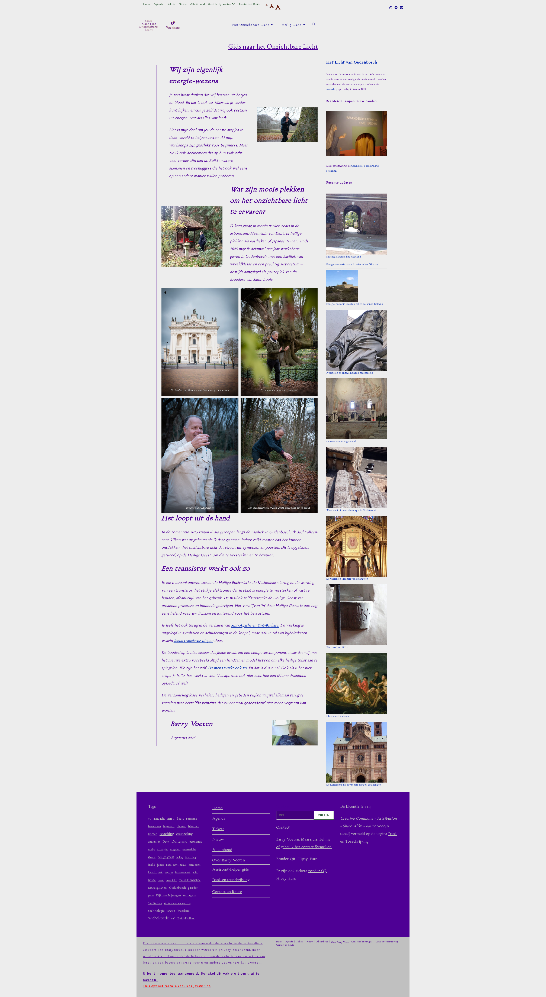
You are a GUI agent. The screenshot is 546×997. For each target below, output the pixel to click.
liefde (152, 880)
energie (162, 849)
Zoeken (282, 807)
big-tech (168, 826)
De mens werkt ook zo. (227, 668)
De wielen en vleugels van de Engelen (347, 579)
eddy (151, 849)
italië (151, 865)
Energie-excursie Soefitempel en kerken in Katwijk (354, 304)
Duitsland (179, 842)
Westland (183, 911)
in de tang (190, 857)
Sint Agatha (189, 895)
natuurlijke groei (157, 888)
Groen (151, 857)
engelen (175, 849)
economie (195, 842)
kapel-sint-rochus (176, 865)
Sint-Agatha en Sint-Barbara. (255, 626)
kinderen (194, 865)
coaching (167, 834)
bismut (181, 826)
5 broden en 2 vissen (337, 716)
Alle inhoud (197, 4)
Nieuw (183, 4)
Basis (180, 819)
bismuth (193, 826)
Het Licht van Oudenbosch (351, 63)
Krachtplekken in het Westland (343, 257)
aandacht (159, 818)
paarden (193, 888)
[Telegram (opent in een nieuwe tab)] (396, 8)
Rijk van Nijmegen (168, 895)
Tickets (170, 4)
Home (146, 4)
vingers (171, 911)
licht (195, 872)
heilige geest (166, 857)
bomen (152, 834)
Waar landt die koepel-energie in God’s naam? (351, 510)
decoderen (154, 842)
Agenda (158, 4)
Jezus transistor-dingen (193, 641)
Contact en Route (249, 4)
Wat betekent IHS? (336, 647)
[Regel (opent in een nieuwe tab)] (401, 8)
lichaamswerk (182, 872)
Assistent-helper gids (230, 870)
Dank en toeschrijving (231, 880)
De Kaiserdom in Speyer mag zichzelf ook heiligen (353, 785)
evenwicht (189, 849)
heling (179, 857)
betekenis (191, 819)
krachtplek (155, 872)
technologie (156, 911)
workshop (331, 89)
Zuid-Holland (186, 918)
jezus (160, 865)
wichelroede (158, 918)
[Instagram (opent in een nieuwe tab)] (390, 8)
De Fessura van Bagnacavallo (341, 441)
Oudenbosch (177, 888)
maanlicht (171, 880)
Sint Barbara (155, 903)
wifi (173, 918)
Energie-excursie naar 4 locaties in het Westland (352, 264)
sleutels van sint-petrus (177, 903)
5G (149, 819)
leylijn (169, 872)
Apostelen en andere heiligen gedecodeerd (349, 373)
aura (170, 819)
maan (161, 880)
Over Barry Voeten (219, 4)
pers (151, 895)
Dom (166, 842)
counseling (184, 834)
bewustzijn (154, 826)
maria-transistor (189, 880)
